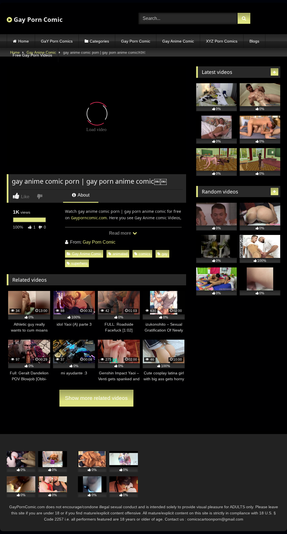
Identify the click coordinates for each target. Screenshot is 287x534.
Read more (120, 233)
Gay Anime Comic (178, 41)
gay (165, 254)
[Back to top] (269, 517)
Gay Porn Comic (37, 19)
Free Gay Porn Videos (32, 55)
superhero (79, 263)
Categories (99, 41)
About (83, 195)
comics (145, 254)
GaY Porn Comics (57, 41)
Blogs (254, 41)
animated (120, 254)
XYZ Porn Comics (221, 41)
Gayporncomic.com (89, 217)
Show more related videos (96, 398)
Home (23, 41)
